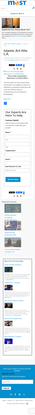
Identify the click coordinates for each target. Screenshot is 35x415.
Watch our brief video (18, 36)
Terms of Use (19, 400)
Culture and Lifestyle (9, 44)
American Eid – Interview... (12, 283)
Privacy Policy (29, 400)
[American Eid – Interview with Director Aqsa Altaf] (8, 291)
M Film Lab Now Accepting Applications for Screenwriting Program (11, 219)
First (6, 140)
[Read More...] (10, 279)
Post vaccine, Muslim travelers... (14, 300)
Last (6, 147)
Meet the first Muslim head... (13, 318)
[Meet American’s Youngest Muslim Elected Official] (8, 344)
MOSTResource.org (17, 2)
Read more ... (8, 99)
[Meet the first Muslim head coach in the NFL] (8, 326)
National (18, 44)
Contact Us (10, 400)
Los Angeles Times (12, 60)
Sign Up (6, 388)
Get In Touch (13, 179)
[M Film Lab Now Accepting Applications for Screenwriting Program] (8, 273)
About (4, 400)
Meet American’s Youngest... (13, 336)
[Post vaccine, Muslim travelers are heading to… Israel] (8, 308)
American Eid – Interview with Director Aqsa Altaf (12, 235)
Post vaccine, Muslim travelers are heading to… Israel (12, 251)
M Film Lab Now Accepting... (13, 265)
